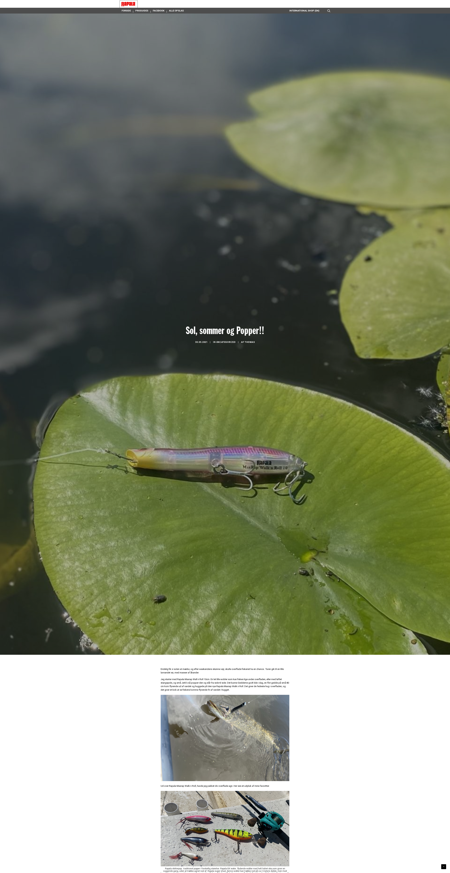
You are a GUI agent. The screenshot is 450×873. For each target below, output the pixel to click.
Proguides (141, 10)
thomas (250, 342)
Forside (126, 10)
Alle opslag (176, 10)
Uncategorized (226, 342)
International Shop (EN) (304, 10)
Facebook (158, 10)
